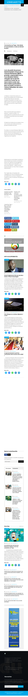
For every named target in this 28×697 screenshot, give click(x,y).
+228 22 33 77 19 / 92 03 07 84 (15, 667)
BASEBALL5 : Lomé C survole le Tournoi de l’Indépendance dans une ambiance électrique (17, 501)
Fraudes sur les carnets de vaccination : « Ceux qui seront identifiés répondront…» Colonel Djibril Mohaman (18, 195)
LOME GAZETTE (14, 43)
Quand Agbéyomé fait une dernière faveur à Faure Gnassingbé (13, 276)
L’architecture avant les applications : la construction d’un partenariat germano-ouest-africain (17, 490)
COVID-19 (15, 51)
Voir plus (21, 526)
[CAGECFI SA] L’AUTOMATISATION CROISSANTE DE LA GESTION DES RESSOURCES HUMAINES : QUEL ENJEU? (13, 572)
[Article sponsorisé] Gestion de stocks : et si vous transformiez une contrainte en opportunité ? (13, 587)
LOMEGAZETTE (14, 2)
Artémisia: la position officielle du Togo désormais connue (8, 193)
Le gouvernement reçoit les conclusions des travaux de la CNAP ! (13, 354)
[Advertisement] (14, 25)
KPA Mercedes (13, 351)
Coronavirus (9, 51)
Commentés (15, 468)
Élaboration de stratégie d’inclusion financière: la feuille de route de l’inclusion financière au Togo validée (13, 580)
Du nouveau (8, 468)
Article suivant (8, 248)
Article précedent (8, 239)
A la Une (6, 259)
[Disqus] (14, 397)
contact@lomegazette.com (13, 669)
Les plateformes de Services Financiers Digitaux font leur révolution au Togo (11, 547)
